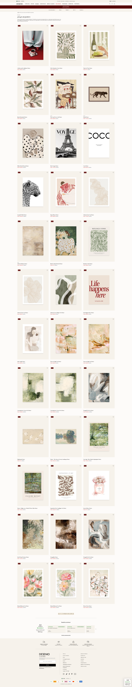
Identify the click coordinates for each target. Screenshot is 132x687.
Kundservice (83, 655)
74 (68, 613)
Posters (37, 3)
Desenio (68, 684)
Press (64, 657)
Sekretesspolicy (41, 668)
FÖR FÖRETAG (76, 3)
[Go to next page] (73, 614)
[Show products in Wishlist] (112, 4)
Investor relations (66, 655)
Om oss (64, 653)
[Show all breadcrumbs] (18, 12)
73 (66, 613)
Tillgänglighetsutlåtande (67, 664)
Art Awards (65, 669)
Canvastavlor (43, 3)
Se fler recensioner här (66, 635)
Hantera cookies (84, 666)
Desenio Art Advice (84, 653)
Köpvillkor (82, 659)
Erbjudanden (58, 3)
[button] (127, 682)
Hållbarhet (65, 662)
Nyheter (32, 3)
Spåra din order (83, 657)
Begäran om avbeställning (85, 664)
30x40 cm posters (30, 12)
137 (71, 613)
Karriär (64, 660)
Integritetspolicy (84, 662)
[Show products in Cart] (114, 4)
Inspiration (70, 3)
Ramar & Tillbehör (50, 3)
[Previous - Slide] (46, 629)
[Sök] (110, 3)
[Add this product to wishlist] (47, 25)
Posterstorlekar (23, 12)
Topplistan (27, 3)
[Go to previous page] (59, 614)
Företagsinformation (66, 659)
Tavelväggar (64, 3)
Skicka (47, 665)
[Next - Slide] (96, 629)
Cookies (82, 660)
